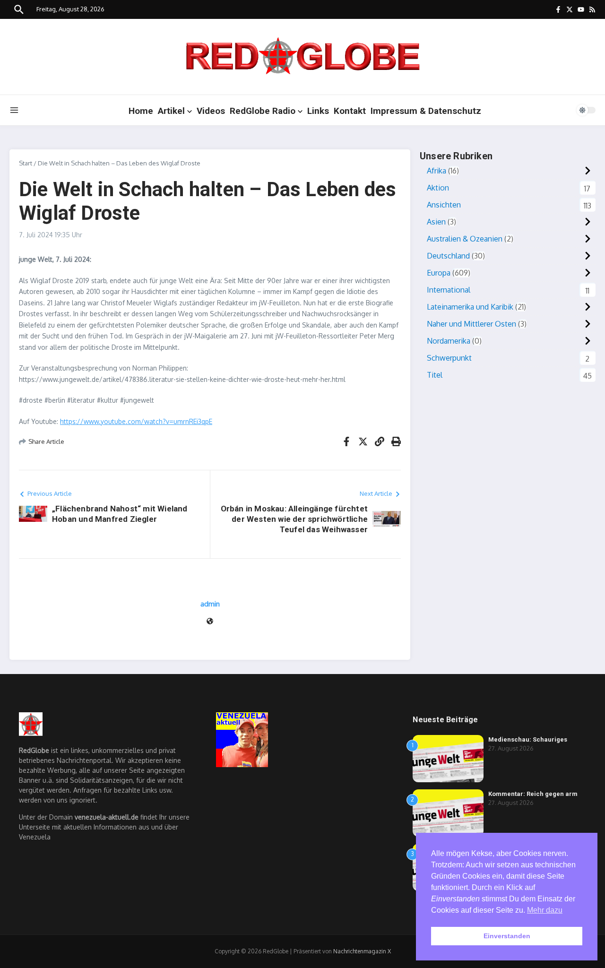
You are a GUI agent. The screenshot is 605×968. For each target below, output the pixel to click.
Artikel (171, 110)
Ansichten (444, 204)
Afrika (436, 170)
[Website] (210, 622)
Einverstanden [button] (507, 936)
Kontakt (350, 110)
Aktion (438, 187)
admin (210, 603)
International (448, 289)
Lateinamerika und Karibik (470, 306)
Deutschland (448, 255)
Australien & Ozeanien (464, 238)
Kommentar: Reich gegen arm (533, 793)
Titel (434, 375)
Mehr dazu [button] (544, 910)
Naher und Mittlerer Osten (471, 323)
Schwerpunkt (449, 358)
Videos (211, 110)
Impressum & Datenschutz (426, 110)
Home (141, 110)
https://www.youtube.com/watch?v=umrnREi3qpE (136, 421)
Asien (436, 221)
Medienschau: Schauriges (527, 739)
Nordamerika (448, 341)
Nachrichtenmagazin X (362, 951)
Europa (438, 272)
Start (25, 163)
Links (318, 110)
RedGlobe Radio (262, 110)
